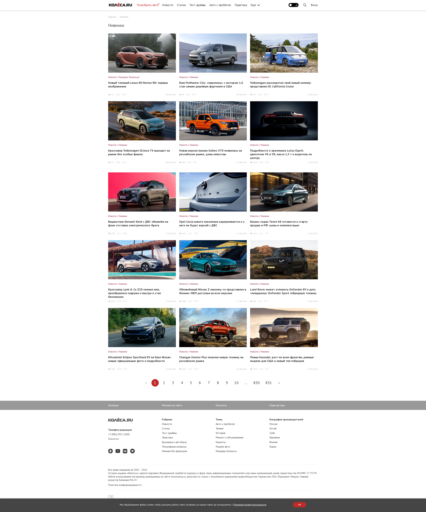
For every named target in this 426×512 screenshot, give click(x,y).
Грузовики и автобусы (174, 442)
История (220, 433)
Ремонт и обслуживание (229, 437)
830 (256, 382)
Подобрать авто (147, 5)
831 (268, 382)
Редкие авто (223, 446)
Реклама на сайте (172, 405)
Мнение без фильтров (174, 451)
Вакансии (113, 438)
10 (236, 382)
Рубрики (167, 419)
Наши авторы (277, 405)
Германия (274, 437)
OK (299, 504)
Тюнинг (220, 428)
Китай (272, 428)
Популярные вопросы (174, 446)
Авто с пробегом (220, 5)
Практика (241, 5)
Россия (273, 424)
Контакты (221, 405)
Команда (113, 405)
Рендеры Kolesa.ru (226, 451)
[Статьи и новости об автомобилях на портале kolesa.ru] (120, 4)
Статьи (181, 5)
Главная (112, 16)
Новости (167, 5)
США (272, 433)
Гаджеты (221, 442)
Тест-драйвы (197, 5)
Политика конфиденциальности (125, 485)
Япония (273, 442)
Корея (272, 446)
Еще (253, 5)
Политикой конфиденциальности (249, 504)
